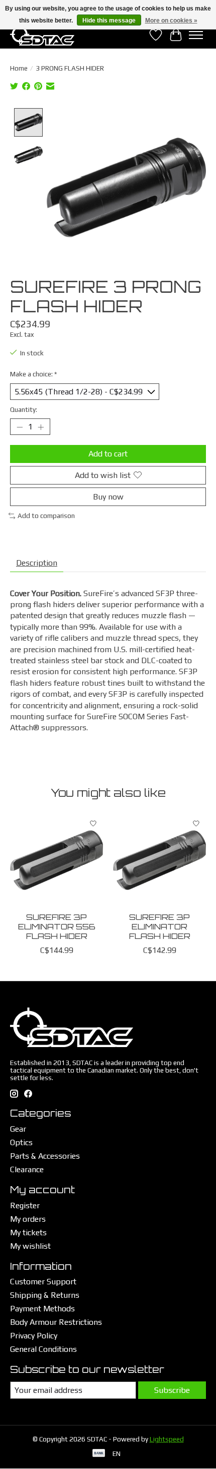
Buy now (108, 497)
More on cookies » (171, 20)
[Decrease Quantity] (19, 426)
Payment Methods (42, 1308)
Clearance (27, 1169)
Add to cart (108, 453)
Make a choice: (33, 374)
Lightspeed (167, 1439)
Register (25, 1205)
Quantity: (23, 409)
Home (19, 68)
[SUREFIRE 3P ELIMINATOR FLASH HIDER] (159, 860)
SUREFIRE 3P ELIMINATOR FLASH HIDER (159, 926)
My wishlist (30, 1246)
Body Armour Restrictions (56, 1322)
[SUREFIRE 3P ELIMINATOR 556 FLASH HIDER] (56, 860)
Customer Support (43, 1281)
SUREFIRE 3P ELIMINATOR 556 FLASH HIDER (56, 926)
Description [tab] (36, 563)
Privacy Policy (33, 1335)
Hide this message (109, 20)
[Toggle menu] (196, 35)
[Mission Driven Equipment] (42, 35)
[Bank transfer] (98, 1453)
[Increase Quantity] (40, 426)
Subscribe (172, 1390)
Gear (18, 1129)
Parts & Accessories (45, 1156)
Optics (21, 1142)
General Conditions (43, 1349)
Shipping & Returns (44, 1295)
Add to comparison (46, 516)
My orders (28, 1219)
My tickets (28, 1232)
